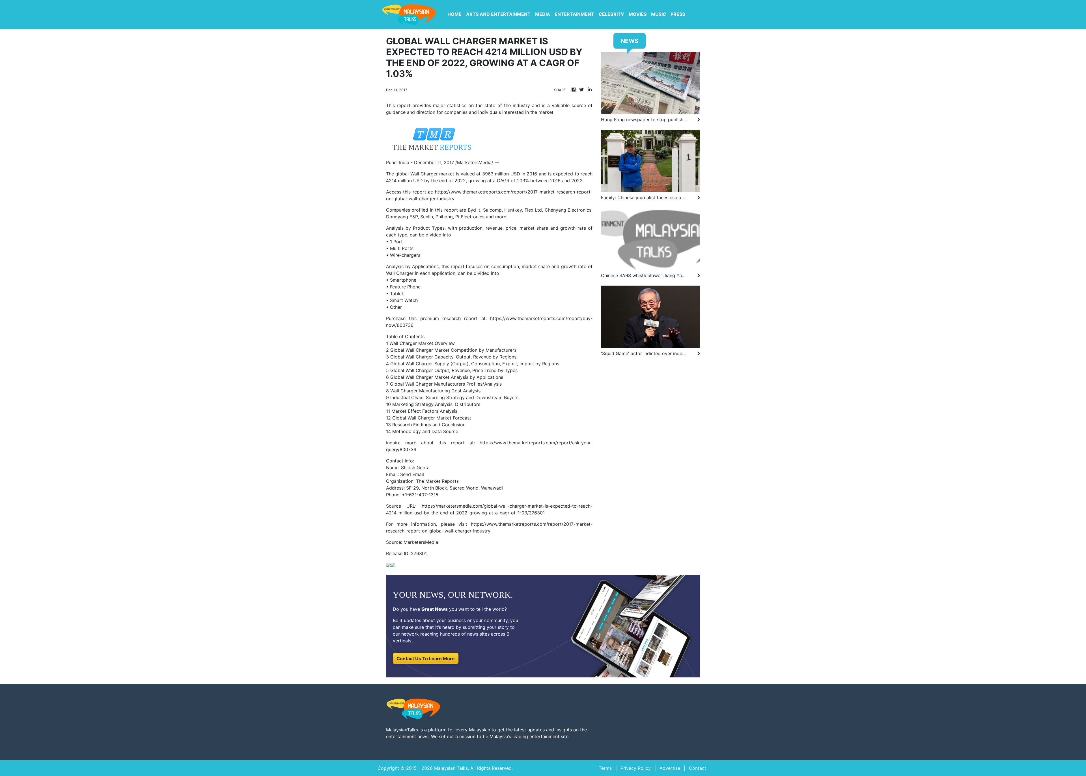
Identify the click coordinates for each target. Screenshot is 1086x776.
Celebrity (611, 14)
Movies (638, 14)
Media (542, 14)
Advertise (670, 768)
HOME (454, 14)
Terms (605, 768)
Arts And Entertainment (498, 14)
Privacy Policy (635, 768)
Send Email (412, 474)
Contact (697, 768)
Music (658, 14)
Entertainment (574, 14)
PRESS (678, 14)
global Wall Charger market (424, 174)
